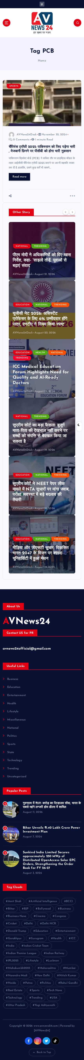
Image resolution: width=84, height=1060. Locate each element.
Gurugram (37, 938)
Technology (14, 760)
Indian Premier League (22, 953)
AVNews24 (26, 621)
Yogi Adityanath (45, 1005)
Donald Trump (17, 931)
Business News (17, 916)
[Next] (72, 212)
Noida (12, 983)
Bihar (11, 908)
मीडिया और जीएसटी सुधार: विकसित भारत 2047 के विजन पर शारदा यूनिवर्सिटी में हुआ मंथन (41, 553)
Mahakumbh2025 (19, 968)
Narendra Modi (18, 975)
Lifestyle (13, 711)
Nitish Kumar (67, 975)
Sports (13, 86)
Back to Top (44, 1052)
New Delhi (43, 975)
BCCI (69, 901)
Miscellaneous (16, 719)
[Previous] (66, 212)
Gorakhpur (14, 938)
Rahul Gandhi (69, 983)
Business (12, 679)
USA (54, 997)
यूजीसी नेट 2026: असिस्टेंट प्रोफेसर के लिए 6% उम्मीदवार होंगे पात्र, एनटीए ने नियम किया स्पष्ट (40, 319)
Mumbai (70, 968)
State (10, 752)
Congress (60, 916)
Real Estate (15, 990)
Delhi (29, 923)
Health (40, 353)
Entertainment (16, 695)
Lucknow (53, 960)
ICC (73, 938)
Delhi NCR (49, 923)
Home (42, 60)
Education (23, 305)
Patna (29, 983)
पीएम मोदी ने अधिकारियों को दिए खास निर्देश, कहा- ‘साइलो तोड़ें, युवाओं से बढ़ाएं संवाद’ (42, 260)
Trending (40, 246)
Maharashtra (47, 968)
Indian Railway (55, 953)
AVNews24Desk (27, 134)
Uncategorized (16, 776)
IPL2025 (13, 960)
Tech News (55, 990)
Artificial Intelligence (43, 901)
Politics (12, 736)
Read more (19, 176)
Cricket (12, 923)
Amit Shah (14, 901)
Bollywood (44, 908)
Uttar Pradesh (16, 1005)
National (22, 246)
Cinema (40, 916)
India (11, 945)
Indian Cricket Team (36, 945)
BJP (26, 908)
